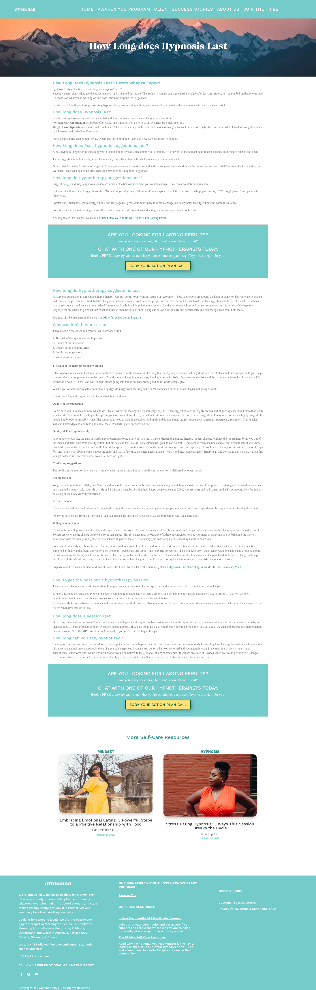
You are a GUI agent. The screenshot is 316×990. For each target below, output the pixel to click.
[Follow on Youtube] (36, 974)
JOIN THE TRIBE (261, 9)
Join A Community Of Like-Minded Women (150, 918)
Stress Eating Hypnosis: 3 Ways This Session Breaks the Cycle (210, 826)
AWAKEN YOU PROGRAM (124, 9)
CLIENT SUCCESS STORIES (183, 9)
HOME (87, 9)
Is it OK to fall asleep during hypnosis (119, 317)
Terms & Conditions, (254, 909)
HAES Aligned (39, 944)
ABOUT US (228, 9)
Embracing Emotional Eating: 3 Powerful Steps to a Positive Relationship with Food (106, 822)
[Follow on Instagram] (29, 974)
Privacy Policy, (229, 909)
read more (106, 834)
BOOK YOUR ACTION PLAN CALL (158, 266)
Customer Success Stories (237, 902)
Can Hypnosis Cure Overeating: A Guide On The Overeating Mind (202, 567)
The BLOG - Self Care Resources (142, 937)
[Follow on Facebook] (22, 974)
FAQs (272, 909)
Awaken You (127, 895)
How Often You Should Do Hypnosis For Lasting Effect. (134, 218)
